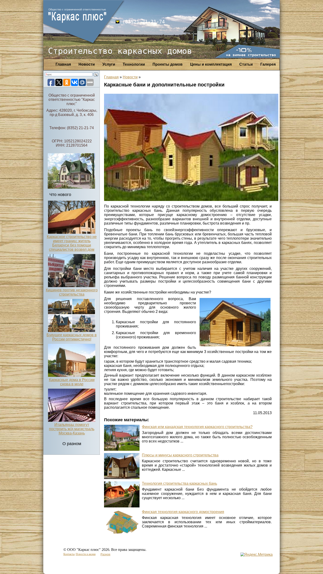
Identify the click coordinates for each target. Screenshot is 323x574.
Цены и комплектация (211, 64)
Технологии (134, 64)
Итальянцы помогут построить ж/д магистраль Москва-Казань (71, 429)
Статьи (246, 64)
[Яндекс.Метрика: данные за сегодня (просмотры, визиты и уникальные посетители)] (256, 555)
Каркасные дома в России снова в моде (72, 382)
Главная (63, 64)
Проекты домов (168, 64)
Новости (87, 64)
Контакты (69, 554)
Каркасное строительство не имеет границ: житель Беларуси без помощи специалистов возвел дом (72, 243)
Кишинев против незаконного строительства (72, 292)
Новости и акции (86, 554)
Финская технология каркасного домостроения (183, 512)
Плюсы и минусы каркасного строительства (180, 455)
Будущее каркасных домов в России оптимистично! (72, 337)
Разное (105, 554)
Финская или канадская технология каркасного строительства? (197, 427)
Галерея (268, 64)
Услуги (108, 64)
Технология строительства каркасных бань (179, 483)
